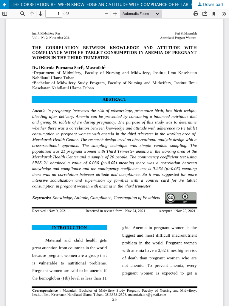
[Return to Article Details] (4, 4)
